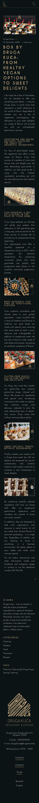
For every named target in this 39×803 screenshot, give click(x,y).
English (19, 786)
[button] (6, 360)
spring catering (10, 673)
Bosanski (19, 781)
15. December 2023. (11, 42)
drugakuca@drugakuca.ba (23, 744)
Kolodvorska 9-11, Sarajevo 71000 (23, 734)
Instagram (23, 564)
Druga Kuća (9, 39)
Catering (27, 42)
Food (5, 650)
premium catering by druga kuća (18, 670)
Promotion (7, 653)
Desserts (6, 646)
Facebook (8, 564)
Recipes (6, 657)
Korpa (19, 772)
